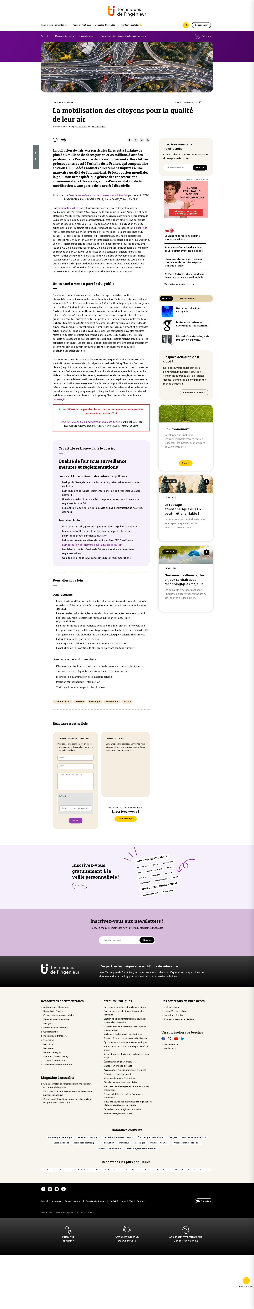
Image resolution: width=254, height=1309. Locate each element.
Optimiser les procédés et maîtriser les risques (125, 1007)
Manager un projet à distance (118, 1066)
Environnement (86, 36)
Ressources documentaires (54, 25)
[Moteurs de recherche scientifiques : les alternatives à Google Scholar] (167, 325)
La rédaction (81, 127)
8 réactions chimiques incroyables (189, 310)
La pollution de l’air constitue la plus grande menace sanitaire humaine (95, 648)
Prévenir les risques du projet (117, 1074)
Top (47, 1170)
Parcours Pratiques (82, 25)
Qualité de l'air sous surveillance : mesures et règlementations (94, 464)
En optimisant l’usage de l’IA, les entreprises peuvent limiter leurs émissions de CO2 (102, 630)
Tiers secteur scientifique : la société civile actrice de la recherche (91, 671)
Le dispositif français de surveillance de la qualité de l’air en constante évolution (100, 626)
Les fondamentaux (63, 103)
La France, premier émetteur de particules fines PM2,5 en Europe (97, 540)
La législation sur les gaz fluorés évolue (77, 639)
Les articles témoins (173, 1015)
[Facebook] (163, 1038)
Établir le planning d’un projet (118, 1062)
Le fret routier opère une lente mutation (84, 536)
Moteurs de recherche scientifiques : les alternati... (192, 324)
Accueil (44, 36)
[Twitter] (169, 1038)
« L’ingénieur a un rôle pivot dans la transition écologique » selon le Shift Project (100, 635)
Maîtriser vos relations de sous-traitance (123, 1034)
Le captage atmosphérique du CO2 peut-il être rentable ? (183, 509)
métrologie (59, 399)
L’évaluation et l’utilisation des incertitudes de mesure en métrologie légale (97, 666)
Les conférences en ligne (175, 1011)
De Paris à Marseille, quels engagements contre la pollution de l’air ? (99, 527)
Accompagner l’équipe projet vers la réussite (125, 1070)
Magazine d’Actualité (105, 25)
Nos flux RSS (170, 1048)
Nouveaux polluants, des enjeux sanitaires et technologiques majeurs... (185, 580)
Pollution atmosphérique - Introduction (78, 682)
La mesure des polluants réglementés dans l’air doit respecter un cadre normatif (100, 613)
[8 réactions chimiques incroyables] (167, 311)
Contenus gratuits (130, 25)
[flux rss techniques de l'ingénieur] (148, 140)
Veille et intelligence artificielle (118, 1113)
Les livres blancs (171, 1007)
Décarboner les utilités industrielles (120, 1082)
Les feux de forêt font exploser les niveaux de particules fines (96, 531)
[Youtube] (176, 1038)
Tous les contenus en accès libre (179, 1019)
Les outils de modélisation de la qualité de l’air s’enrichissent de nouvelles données (101, 601)
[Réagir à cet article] (34, 165)
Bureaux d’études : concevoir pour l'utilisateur (125, 1038)
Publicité (189, 179)
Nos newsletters (171, 1044)
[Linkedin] (182, 1038)
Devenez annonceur (201, 179)
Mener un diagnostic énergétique (120, 1078)
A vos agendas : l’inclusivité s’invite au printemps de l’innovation (91, 644)
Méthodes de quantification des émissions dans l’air (84, 677)
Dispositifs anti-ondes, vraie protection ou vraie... (192, 338)
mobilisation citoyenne (70, 208)
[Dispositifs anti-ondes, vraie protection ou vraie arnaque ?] (167, 340)
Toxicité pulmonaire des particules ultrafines (80, 687)
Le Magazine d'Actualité (63, 36)
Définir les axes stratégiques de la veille (122, 1109)
